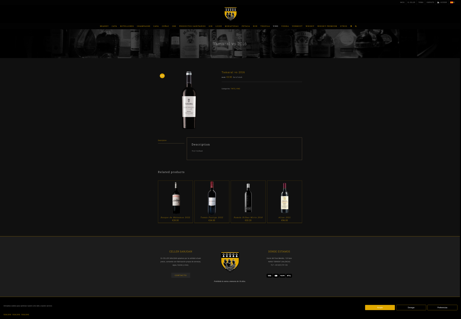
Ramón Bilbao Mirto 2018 (248, 217)
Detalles (182, 198)
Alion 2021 (284, 217)
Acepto (380, 307)
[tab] (171, 140)
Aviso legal (7, 314)
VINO (238, 89)
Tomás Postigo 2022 (211, 217)
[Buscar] (356, 26)
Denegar (411, 307)
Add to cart (170, 198)
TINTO (233, 89)
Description (162, 140)
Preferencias (442, 307)
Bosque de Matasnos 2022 (175, 217)
